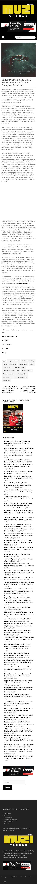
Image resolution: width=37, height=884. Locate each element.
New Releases (8, 817)
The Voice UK (7, 377)
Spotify (3, 352)
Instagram (5, 340)
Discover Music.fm (8, 830)
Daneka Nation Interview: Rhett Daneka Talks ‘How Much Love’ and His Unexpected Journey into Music (19, 536)
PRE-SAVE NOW (24, 283)
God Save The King (28, 361)
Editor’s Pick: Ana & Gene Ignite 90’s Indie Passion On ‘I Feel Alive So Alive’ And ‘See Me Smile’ (18, 542)
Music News (7, 813)
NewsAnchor (28, 877)
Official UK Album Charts (11, 371)
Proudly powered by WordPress (10, 877)
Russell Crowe (26, 371)
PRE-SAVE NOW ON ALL (9, 336)
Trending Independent (10, 819)
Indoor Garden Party (9, 364)
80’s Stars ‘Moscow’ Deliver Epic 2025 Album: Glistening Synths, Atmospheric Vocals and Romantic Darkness (18, 717)
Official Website (6, 344)
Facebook (4, 348)
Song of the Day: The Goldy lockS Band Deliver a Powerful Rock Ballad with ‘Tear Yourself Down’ (17, 485)
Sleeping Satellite (8, 374)
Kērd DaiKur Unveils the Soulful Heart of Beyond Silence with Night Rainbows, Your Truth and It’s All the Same (17, 646)
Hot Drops (7, 815)
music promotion (19, 367)
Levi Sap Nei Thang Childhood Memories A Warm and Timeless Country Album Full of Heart (17, 632)
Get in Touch (7, 824)
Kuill (31, 364)
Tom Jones (6, 380)
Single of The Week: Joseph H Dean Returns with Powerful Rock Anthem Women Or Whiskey (18, 683)
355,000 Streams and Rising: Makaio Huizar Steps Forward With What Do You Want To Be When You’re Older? (18, 591)
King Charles (23, 364)
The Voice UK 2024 (21, 377)
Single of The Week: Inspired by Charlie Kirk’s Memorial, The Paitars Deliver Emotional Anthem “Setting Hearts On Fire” (18, 738)
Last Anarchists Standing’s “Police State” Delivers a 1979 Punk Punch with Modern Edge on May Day (19, 724)
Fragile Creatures (13, 361)
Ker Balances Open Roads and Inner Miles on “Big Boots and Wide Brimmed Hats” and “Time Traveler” (19, 572)
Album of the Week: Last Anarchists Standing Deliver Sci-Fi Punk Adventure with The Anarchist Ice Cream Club (18, 506)
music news (6, 367)
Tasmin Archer (22, 374)
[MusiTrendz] (18, 10)
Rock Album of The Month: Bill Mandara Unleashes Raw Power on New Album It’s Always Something (17, 655)
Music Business (8, 822)
